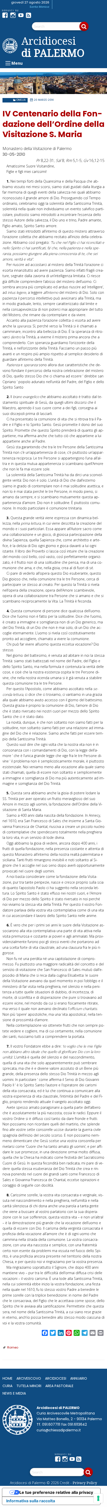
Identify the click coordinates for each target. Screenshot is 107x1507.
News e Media (14, 1393)
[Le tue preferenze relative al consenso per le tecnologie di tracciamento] (98, 1498)
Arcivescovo (28, 1378)
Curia (7, 1385)
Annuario (78, 1378)
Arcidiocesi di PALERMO (52, 47)
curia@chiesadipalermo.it (59, 1430)
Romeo (12, 1347)
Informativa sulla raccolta (30, 1500)
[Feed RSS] (30, 15)
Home (7, 1378)
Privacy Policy (85, 1482)
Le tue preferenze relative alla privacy (56, 1492)
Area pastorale (59, 1385)
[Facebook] (6, 15)
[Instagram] (14, 15)
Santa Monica (39, 7)
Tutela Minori (28, 1385)
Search (84, 26)
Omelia (21, 100)
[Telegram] (38, 15)
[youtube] (22, 15)
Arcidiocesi (55, 1378)
